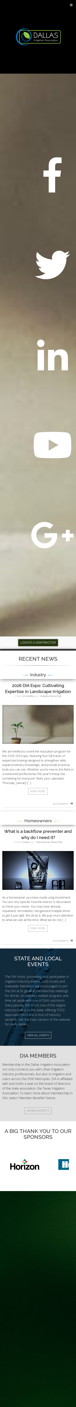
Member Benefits (38, 1110)
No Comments (61, 804)
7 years (26, 842)
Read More (38, 791)
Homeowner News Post (49, 842)
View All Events (38, 1035)
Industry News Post (50, 696)
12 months (28, 696)
